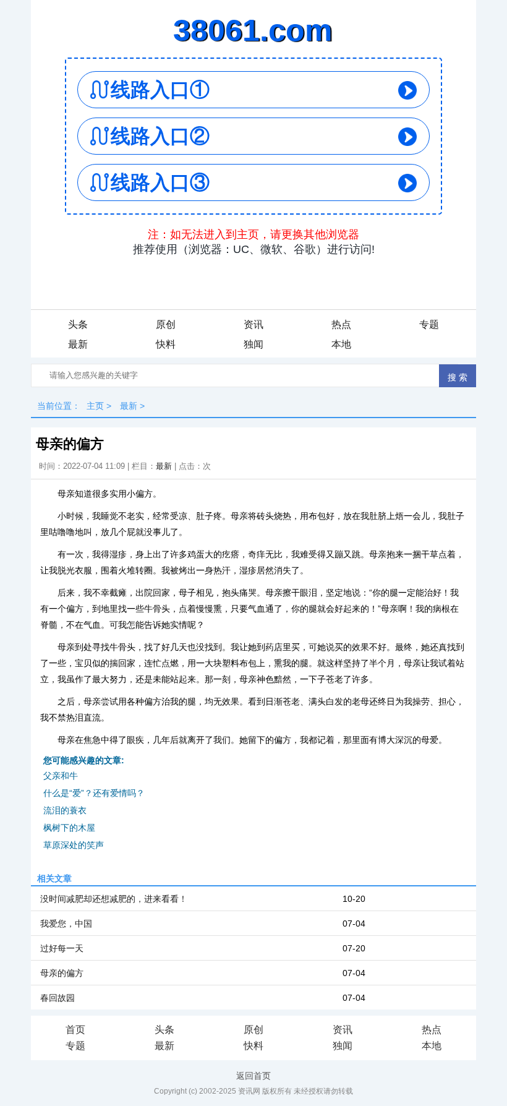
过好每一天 (61, 948)
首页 (75, 1029)
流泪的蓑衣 (65, 810)
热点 (341, 324)
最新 (78, 344)
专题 (429, 324)
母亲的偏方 (61, 973)
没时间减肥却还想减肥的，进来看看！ (113, 899)
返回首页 (253, 1076)
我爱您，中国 (66, 923)
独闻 (253, 344)
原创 (166, 324)
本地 (341, 344)
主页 (95, 406)
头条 (78, 324)
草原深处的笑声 (73, 845)
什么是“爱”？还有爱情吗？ (94, 793)
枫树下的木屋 (69, 828)
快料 (166, 344)
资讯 (253, 324)
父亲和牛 (60, 776)
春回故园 (57, 998)
